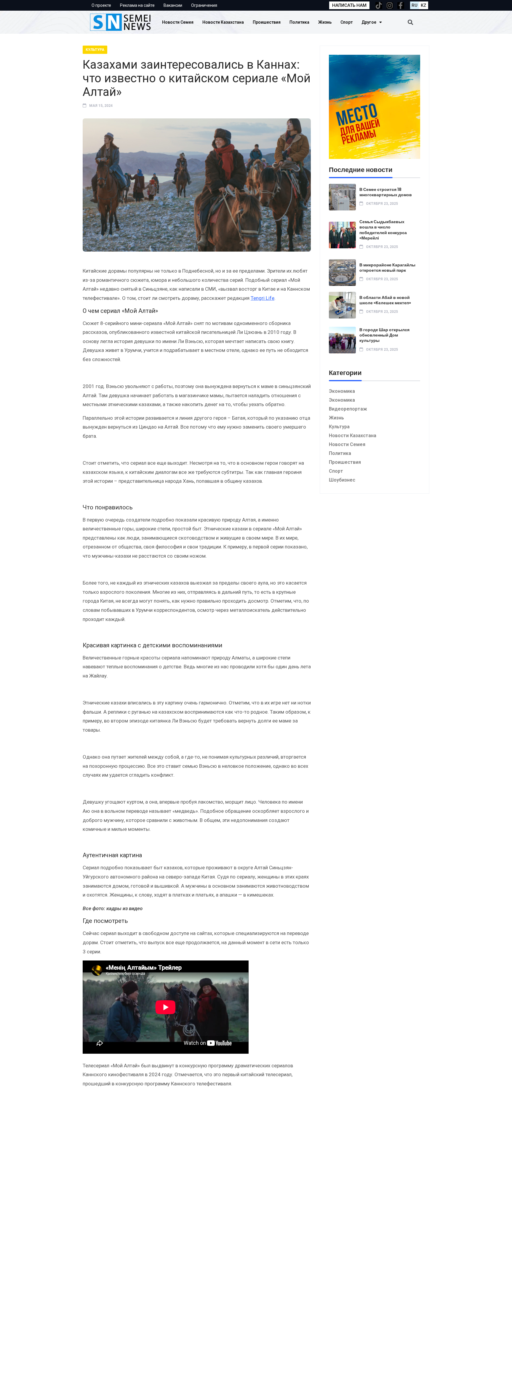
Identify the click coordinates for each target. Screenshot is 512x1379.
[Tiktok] (378, 5)
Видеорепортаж (348, 409)
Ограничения (204, 5)
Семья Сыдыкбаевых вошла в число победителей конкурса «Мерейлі (383, 230)
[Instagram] (389, 5)
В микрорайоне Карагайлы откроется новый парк (387, 267)
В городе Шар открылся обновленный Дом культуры (384, 335)
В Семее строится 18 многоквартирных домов (385, 192)
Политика (299, 22)
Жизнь (325, 22)
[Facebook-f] (400, 5)
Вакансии (173, 5)
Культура (95, 50)
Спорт (346, 22)
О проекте (101, 5)
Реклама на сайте (137, 5)
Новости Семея (177, 22)
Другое (368, 22)
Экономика (342, 391)
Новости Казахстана (223, 22)
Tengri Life (262, 298)
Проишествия (267, 22)
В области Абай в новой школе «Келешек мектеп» (385, 300)
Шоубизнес (342, 480)
